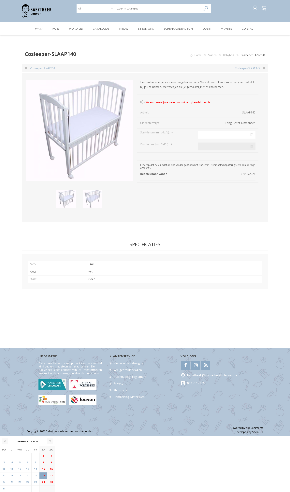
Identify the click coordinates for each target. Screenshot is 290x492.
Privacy (118, 383)
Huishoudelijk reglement (129, 377)
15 (43, 469)
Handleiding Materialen (129, 397)
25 (11, 482)
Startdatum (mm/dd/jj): (155, 132)
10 (4, 469)
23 (51, 475)
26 (19, 482)
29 (43, 482)
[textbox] (158, 8)
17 (4, 475)
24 (4, 482)
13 (27, 469)
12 (19, 469)
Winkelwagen (263, 8)
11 (11, 469)
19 (19, 475)
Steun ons (120, 390)
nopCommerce (254, 428)
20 (27, 475)
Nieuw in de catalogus (128, 363)
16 (51, 469)
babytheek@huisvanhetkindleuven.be (212, 375)
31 (4, 488)
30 (51, 482)
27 (27, 482)
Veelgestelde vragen (127, 370)
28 (35, 482)
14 (35, 469)
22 (43, 475)
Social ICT (257, 432)
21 (35, 475)
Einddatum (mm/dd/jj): (155, 144)
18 (11, 475)
